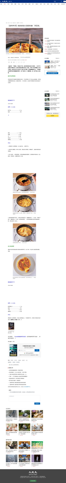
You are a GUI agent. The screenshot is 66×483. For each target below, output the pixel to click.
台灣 (22, 4)
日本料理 (17, 362)
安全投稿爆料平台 (27, 386)
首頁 (1, 4)
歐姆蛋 (23, 360)
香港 (26, 4)
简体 (11, 1)
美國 (12, 4)
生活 (55, 4)
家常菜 (14, 362)
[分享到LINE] (11, 62)
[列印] (19, 62)
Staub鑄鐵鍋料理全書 (20, 336)
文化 (51, 4)
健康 (29, 4)
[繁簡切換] (24, 62)
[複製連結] (16, 62)
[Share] (6, 421)
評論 (19, 4)
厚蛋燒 (12, 360)
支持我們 (52, 115)
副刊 (9, 22)
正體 (9, 1)
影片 (33, 4)
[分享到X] (14, 62)
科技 (44, 4)
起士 (27, 360)
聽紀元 (37, 4)
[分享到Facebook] (9, 62)
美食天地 (14, 22)
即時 (5, 4)
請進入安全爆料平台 (52, 73)
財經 (41, 4)
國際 (15, 4)
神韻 (58, 4)
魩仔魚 (15, 360)
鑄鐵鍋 (19, 360)
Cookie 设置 (33, 480)
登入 (64, 1)
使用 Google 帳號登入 (30, 353)
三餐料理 (17, 22)
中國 (8, 4)
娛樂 (48, 4)
